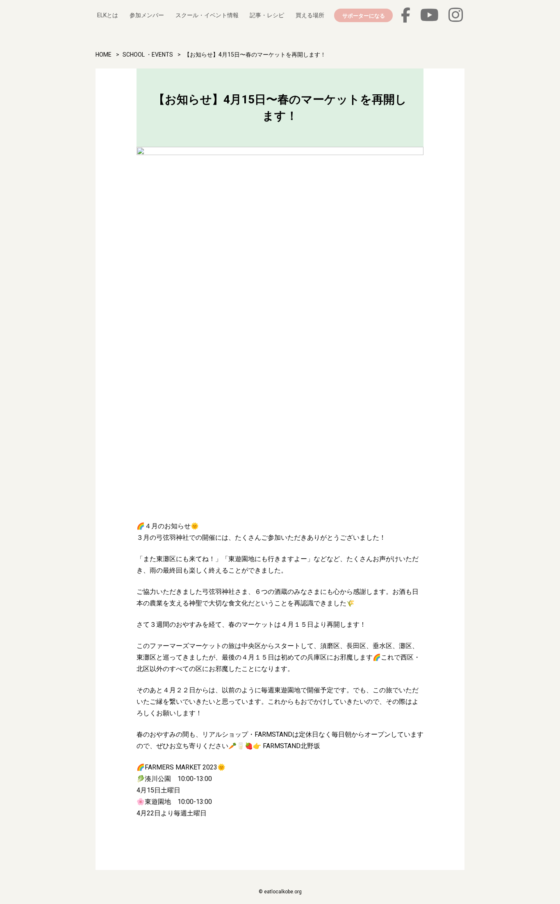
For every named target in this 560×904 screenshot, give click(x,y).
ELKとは (107, 15)
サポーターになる (363, 15)
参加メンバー (147, 15)
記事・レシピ (267, 15)
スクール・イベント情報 (207, 15)
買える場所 (310, 15)
